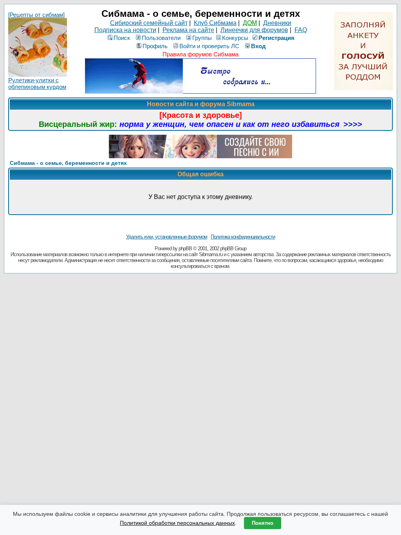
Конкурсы (235, 37)
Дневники (277, 23)
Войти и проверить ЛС (209, 46)
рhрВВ (185, 248)
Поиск (122, 37)
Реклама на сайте (188, 30)
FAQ (300, 30)
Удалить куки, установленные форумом (166, 237)
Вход (258, 46)
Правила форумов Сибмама (200, 54)
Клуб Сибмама (215, 23)
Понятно (262, 523)
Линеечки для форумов (254, 30)
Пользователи (161, 37)
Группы (202, 37)
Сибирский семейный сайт (149, 23)
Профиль (155, 46)
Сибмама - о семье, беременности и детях (68, 163)
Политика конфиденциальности (243, 237)
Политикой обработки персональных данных (177, 523)
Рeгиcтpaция (276, 37)
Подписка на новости (125, 30)
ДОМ (250, 23)
